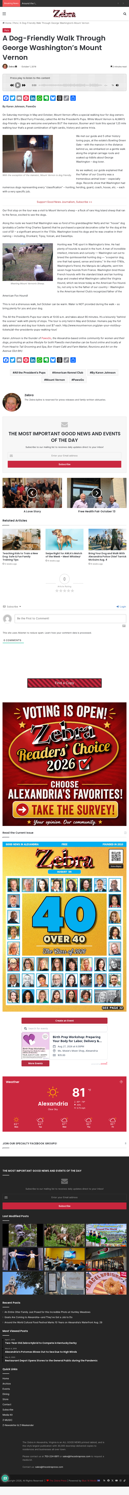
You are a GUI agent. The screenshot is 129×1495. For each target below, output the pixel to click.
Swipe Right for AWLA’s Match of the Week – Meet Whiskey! (64, 555)
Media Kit (8, 1414)
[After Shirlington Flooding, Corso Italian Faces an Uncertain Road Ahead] (106, 1259)
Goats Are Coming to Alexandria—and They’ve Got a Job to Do (38, 1317)
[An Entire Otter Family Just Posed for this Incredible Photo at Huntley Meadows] (23, 1235)
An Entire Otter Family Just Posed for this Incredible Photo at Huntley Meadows (47, 1312)
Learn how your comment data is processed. (68, 632)
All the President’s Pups (30, 372)
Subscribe (8, 1409)
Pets (15, 23)
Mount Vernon (55, 379)
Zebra (11, 66)
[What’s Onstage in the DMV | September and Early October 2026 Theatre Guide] (23, 1259)
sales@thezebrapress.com (76, 1456)
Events (6, 1389)
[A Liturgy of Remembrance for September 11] (23, 1283)
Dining (6, 1394)
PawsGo (46, 338)
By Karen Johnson (104, 372)
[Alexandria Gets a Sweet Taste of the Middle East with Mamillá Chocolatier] (64, 1283)
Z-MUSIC (7, 1420)
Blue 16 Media (89, 1480)
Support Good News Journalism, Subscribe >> (64, 201)
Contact (7, 1404)
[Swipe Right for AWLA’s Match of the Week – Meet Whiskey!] (64, 539)
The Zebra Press (58, 1480)
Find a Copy (64, 683)
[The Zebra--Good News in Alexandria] (64, 13)
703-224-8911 (52, 1456)
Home (8, 23)
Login (122, 606)
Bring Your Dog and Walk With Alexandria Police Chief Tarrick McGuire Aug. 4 (107, 556)
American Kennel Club (68, 372)
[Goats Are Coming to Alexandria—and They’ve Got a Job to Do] (64, 1235)
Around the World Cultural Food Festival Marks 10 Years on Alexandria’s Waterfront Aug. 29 (69, 3)
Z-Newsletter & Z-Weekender (18, 1425)
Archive (7, 1383)
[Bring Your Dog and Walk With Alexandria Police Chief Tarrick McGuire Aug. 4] (107, 539)
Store (5, 1399)
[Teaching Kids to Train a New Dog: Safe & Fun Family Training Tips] (21, 539)
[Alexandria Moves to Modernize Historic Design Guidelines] (64, 1259)
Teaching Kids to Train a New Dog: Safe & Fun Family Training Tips (20, 556)
